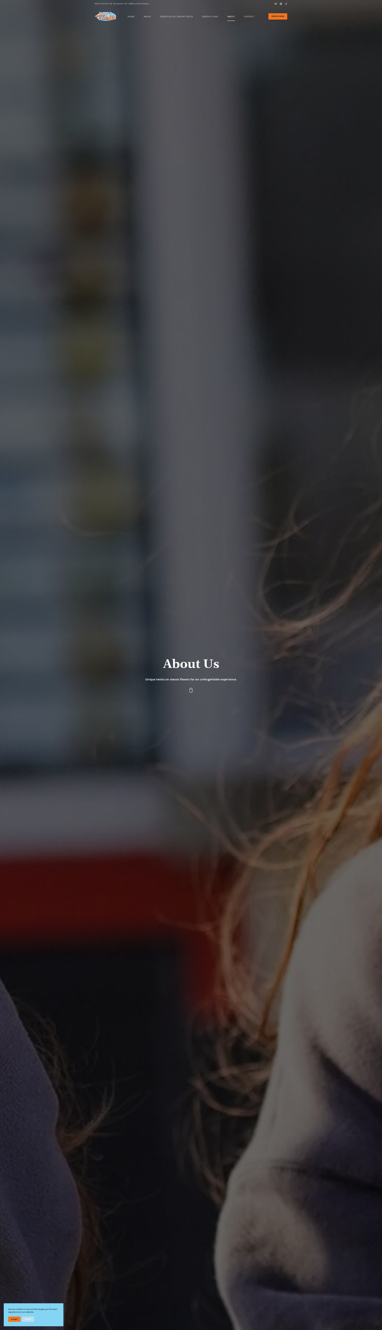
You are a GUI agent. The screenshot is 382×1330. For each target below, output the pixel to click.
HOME (131, 16)
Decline (28, 1319)
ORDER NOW (277, 16)
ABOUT (231, 16)
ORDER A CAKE (210, 16)
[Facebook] (276, 4)
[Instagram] (281, 4)
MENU (147, 16)
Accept (14, 1319)
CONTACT (249, 16)
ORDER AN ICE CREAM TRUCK (176, 16)
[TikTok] (286, 4)
